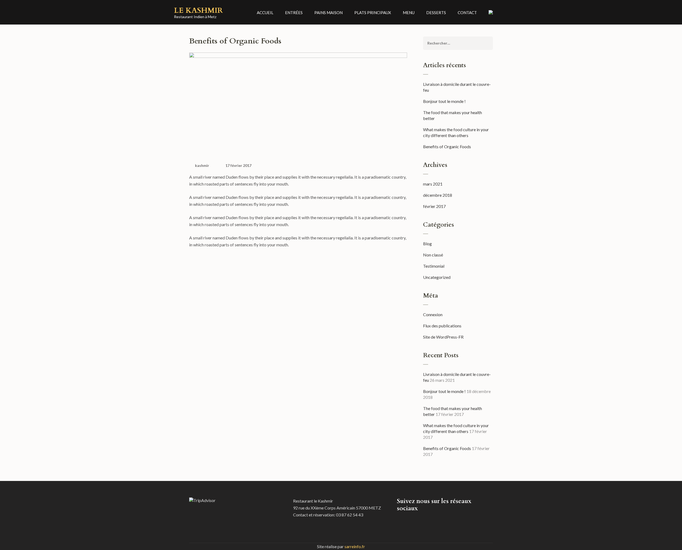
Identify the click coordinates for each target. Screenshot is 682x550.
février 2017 (434, 206)
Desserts (436, 12)
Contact (467, 12)
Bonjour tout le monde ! (444, 101)
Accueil (265, 12)
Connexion (433, 314)
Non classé (433, 254)
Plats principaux (372, 12)
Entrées (294, 12)
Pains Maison (328, 12)
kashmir (202, 165)
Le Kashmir (198, 10)
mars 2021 (433, 183)
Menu (409, 12)
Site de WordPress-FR (443, 336)
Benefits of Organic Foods (447, 146)
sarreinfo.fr (354, 546)
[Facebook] (398, 520)
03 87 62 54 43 (349, 514)
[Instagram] (405, 520)
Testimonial (433, 265)
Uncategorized (436, 277)
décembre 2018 (437, 195)
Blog (427, 243)
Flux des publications (442, 325)
